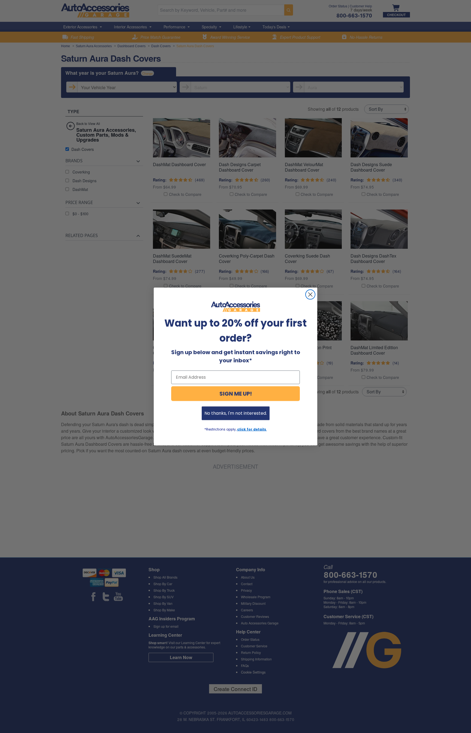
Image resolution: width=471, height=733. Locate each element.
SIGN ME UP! (235, 393)
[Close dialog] (310, 294)
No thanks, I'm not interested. (235, 413)
